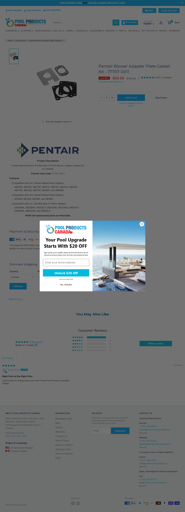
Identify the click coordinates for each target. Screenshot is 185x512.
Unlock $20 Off (66, 273)
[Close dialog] (141, 224)
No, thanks (66, 284)
